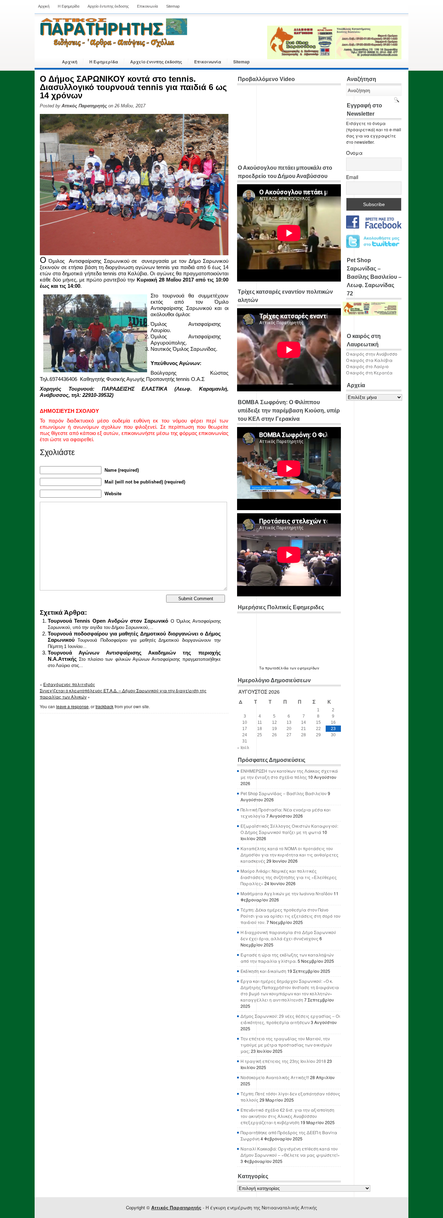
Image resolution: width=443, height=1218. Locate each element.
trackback (105, 706)
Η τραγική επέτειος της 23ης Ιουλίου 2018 (283, 1061)
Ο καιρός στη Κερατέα (369, 372)
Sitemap (173, 6)
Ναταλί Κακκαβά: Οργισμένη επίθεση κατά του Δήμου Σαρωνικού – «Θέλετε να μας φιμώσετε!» (290, 1152)
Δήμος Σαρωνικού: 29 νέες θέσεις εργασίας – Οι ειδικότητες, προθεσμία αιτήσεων (290, 1019)
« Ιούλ (243, 747)
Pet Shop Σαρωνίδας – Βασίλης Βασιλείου (284, 793)
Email (352, 177)
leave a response (72, 706)
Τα (262, 668)
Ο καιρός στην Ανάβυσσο (371, 354)
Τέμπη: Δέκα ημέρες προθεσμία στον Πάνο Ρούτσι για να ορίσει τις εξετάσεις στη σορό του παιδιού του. (291, 916)
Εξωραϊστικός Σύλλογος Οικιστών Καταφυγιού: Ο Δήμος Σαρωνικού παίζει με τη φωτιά (289, 829)
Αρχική (43, 6)
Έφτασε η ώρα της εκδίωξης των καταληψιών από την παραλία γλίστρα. (287, 958)
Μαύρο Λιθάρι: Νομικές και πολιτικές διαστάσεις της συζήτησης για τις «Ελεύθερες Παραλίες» (289, 877)
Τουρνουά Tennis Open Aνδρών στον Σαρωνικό (108, 621)
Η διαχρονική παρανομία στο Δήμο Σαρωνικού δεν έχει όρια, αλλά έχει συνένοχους (288, 935)
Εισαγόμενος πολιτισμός (69, 684)
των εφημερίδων (304, 668)
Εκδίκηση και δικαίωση (263, 971)
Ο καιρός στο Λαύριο (367, 366)
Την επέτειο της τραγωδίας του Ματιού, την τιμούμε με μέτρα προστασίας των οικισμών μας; (286, 1044)
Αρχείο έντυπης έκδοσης (108, 6)
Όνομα (354, 152)
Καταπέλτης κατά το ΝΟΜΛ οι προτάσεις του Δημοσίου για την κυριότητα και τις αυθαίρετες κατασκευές (289, 854)
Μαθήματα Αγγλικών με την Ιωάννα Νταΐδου (287, 893)
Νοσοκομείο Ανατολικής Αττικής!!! (275, 1077)
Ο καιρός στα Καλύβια (369, 360)
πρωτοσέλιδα (277, 668)
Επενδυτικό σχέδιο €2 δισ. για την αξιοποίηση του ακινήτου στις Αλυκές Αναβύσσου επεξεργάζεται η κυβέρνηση (287, 1116)
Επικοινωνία (147, 6)
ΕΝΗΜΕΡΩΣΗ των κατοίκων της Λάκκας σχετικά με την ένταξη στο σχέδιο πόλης (289, 774)
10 (244, 722)
